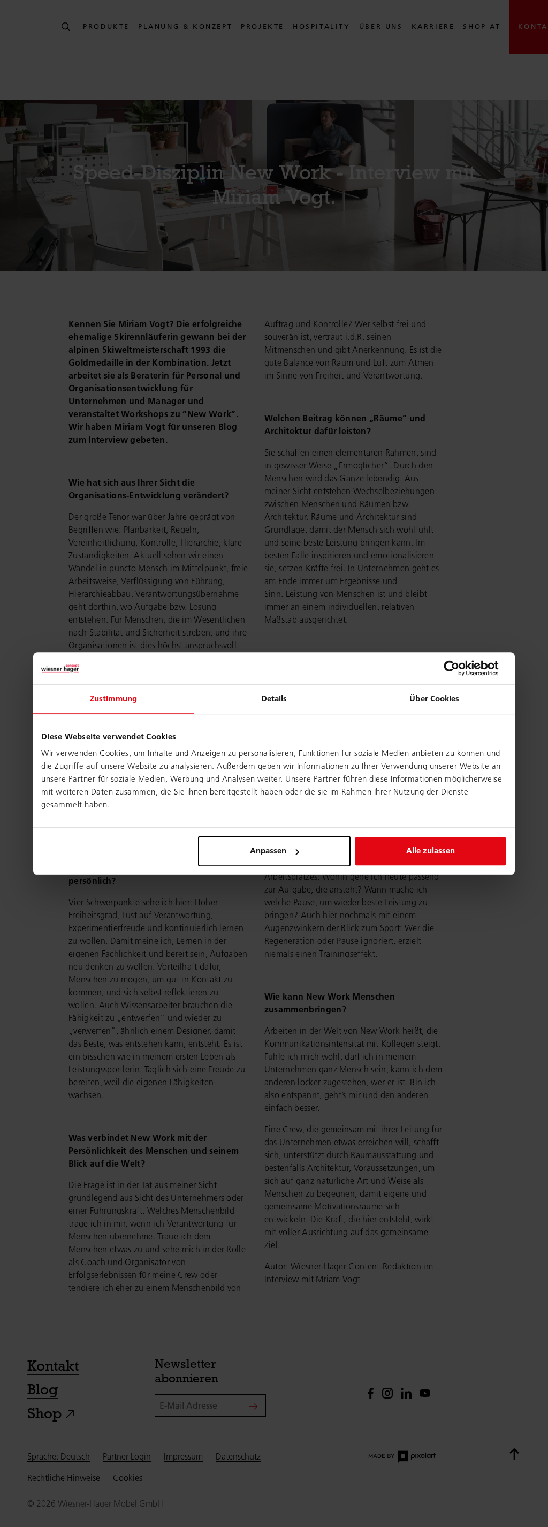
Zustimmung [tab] (113, 698)
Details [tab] (274, 698)
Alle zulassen (430, 850)
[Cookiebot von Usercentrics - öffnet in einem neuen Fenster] (460, 668)
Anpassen (268, 850)
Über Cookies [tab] (434, 698)
